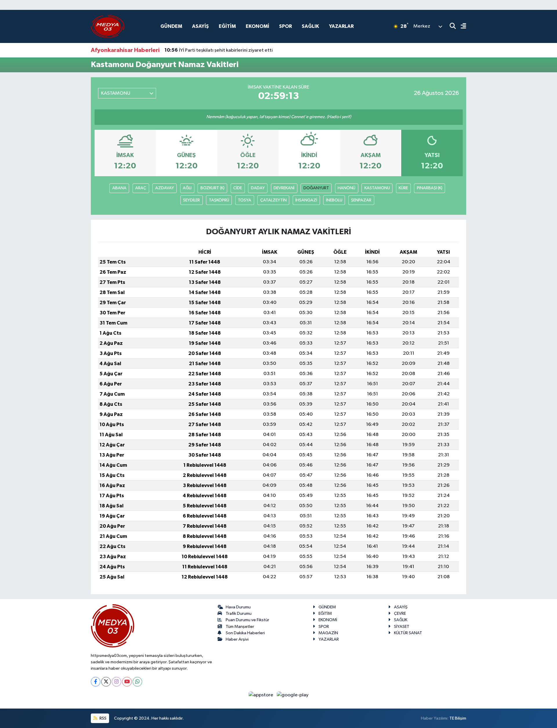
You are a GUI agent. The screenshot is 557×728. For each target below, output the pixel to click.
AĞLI (187, 188)
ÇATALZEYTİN (273, 200)
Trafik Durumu (239, 613)
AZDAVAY (164, 188)
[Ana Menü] (461, 26)
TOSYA (244, 200)
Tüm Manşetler (240, 626)
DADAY (258, 188)
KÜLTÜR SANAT (408, 633)
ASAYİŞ (200, 26)
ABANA (119, 188)
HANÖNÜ (346, 188)
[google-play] (293, 695)
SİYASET (401, 626)
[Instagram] (116, 681)
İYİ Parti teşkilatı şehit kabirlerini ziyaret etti (218, 50)
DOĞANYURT (316, 188)
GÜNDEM (171, 26)
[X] (106, 681)
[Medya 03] (107, 26)
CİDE (237, 188)
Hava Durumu (238, 607)
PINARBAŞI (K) (429, 188)
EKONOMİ (257, 26)
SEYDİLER (191, 200)
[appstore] (261, 695)
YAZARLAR (341, 26)
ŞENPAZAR (361, 200)
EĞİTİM (227, 26)
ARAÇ (140, 188)
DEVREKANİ (284, 188)
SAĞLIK (310, 26)
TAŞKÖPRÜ (219, 200)
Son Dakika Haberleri (245, 633)
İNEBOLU (334, 200)
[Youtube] (127, 681)
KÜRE (403, 188)
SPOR (285, 26)
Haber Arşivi (237, 639)
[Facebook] (95, 681)
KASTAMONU (377, 188)
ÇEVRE (400, 613)
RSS (102, 718)
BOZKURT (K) (212, 188)
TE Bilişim (457, 718)
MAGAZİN (328, 633)
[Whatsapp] (137, 681)
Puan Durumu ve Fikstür (247, 620)
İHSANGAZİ (306, 200)
